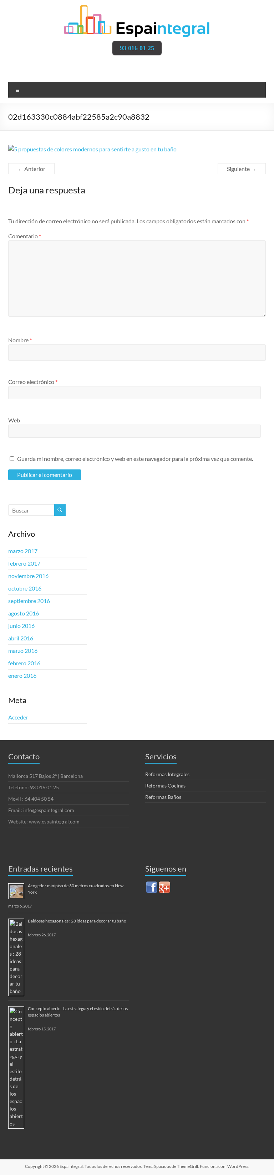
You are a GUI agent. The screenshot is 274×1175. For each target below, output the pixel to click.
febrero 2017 (24, 563)
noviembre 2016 (28, 575)
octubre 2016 (24, 588)
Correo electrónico (32, 381)
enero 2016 (22, 675)
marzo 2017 (22, 550)
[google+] (164, 884)
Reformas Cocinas (165, 786)
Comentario (24, 236)
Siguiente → (242, 168)
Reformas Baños (163, 797)
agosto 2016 (23, 613)
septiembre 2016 (29, 600)
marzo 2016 (22, 650)
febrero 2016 (24, 663)
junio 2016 (21, 625)
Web (14, 420)
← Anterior (31, 168)
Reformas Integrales (167, 774)
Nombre (20, 340)
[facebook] (151, 884)
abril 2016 (20, 638)
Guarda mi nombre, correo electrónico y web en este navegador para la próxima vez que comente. (135, 458)
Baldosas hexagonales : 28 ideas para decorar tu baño (77, 921)
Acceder (18, 717)
